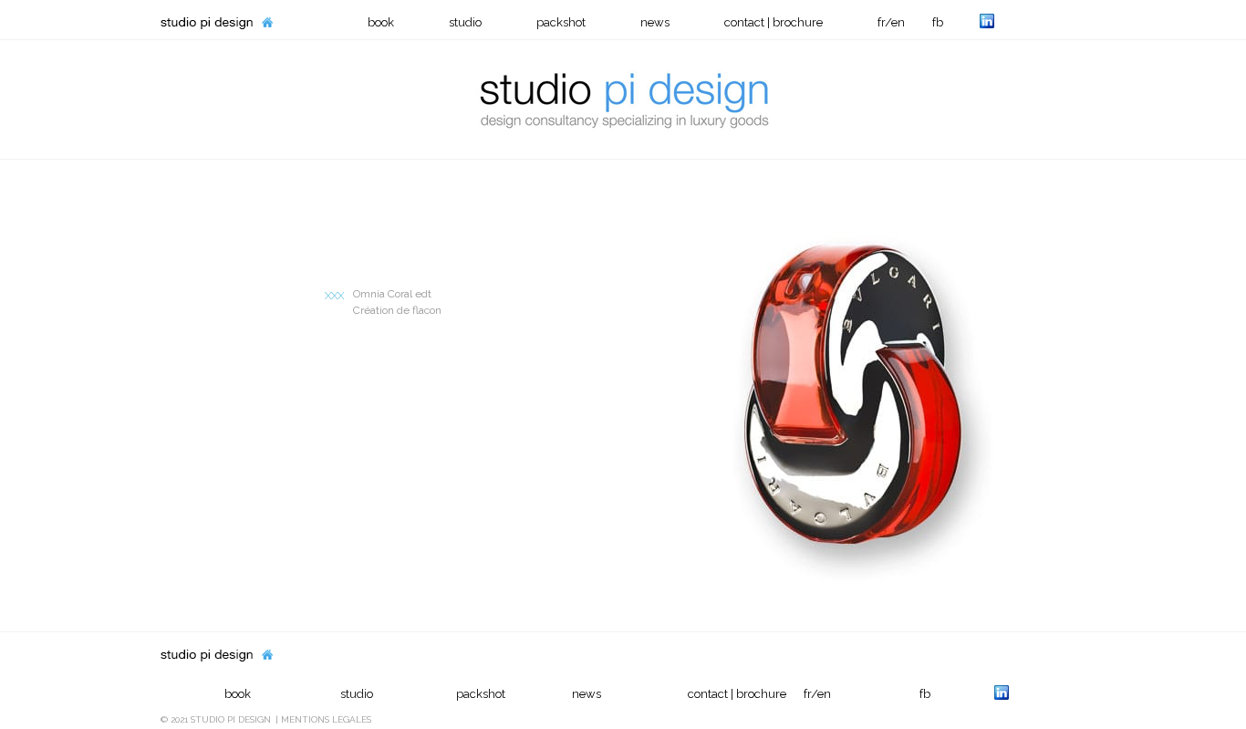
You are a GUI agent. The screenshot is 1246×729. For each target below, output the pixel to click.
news (655, 22)
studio (465, 22)
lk (987, 21)
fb (937, 22)
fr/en (891, 22)
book (381, 22)
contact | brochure (773, 22)
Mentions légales (326, 719)
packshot (561, 22)
